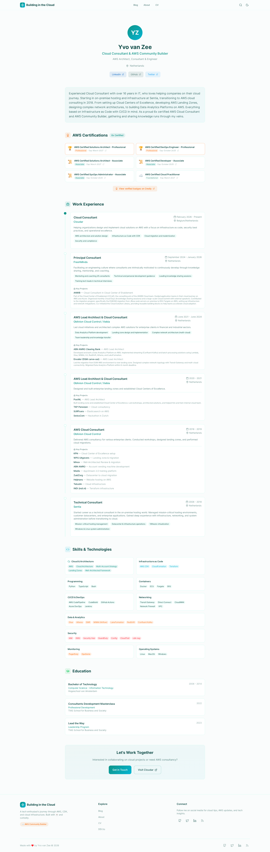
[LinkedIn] (195, 821)
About (147, 5)
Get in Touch (120, 769)
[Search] (241, 5)
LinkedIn (116, 74)
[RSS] (202, 821)
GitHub (134, 74)
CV (157, 5)
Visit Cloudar (145, 769)
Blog (135, 5)
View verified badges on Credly (135, 188)
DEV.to (101, 829)
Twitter (151, 74)
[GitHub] (180, 821)
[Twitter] (187, 821)
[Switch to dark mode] (247, 5)
